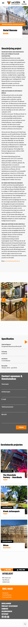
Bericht (4, 414)
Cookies (5, 609)
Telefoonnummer (7, 407)
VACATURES (24, 4)
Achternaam (6, 391)
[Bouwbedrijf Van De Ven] (3, 617)
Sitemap (5, 614)
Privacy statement (10, 606)
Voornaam (5, 384)
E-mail (4, 399)
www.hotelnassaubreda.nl (12, 261)
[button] (12, 24)
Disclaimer (6, 603)
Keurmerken (7, 611)
